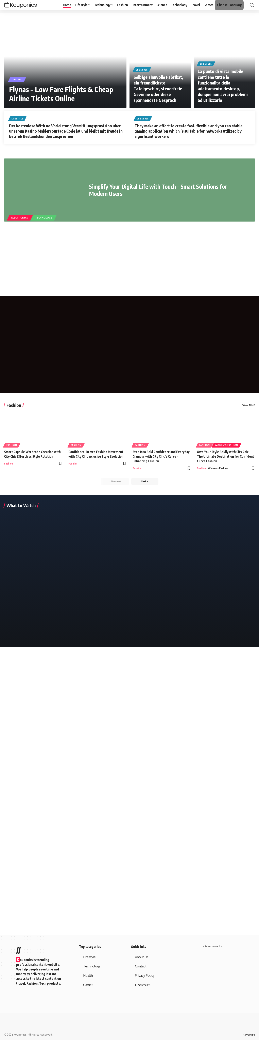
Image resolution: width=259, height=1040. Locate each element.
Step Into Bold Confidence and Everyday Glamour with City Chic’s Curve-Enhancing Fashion (161, 456)
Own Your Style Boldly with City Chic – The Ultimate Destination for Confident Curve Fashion (225, 456)
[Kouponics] (27, 5)
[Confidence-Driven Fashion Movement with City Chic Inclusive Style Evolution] (97, 428)
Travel (17, 79)
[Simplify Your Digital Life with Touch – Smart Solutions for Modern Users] (43, 190)
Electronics (19, 217)
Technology (43, 217)
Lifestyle (142, 70)
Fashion (13, 405)
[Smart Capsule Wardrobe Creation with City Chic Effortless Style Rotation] (33, 428)
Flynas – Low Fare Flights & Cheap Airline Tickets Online (61, 94)
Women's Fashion (226, 445)
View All (247, 405)
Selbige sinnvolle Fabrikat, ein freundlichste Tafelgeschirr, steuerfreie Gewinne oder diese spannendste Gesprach (158, 88)
